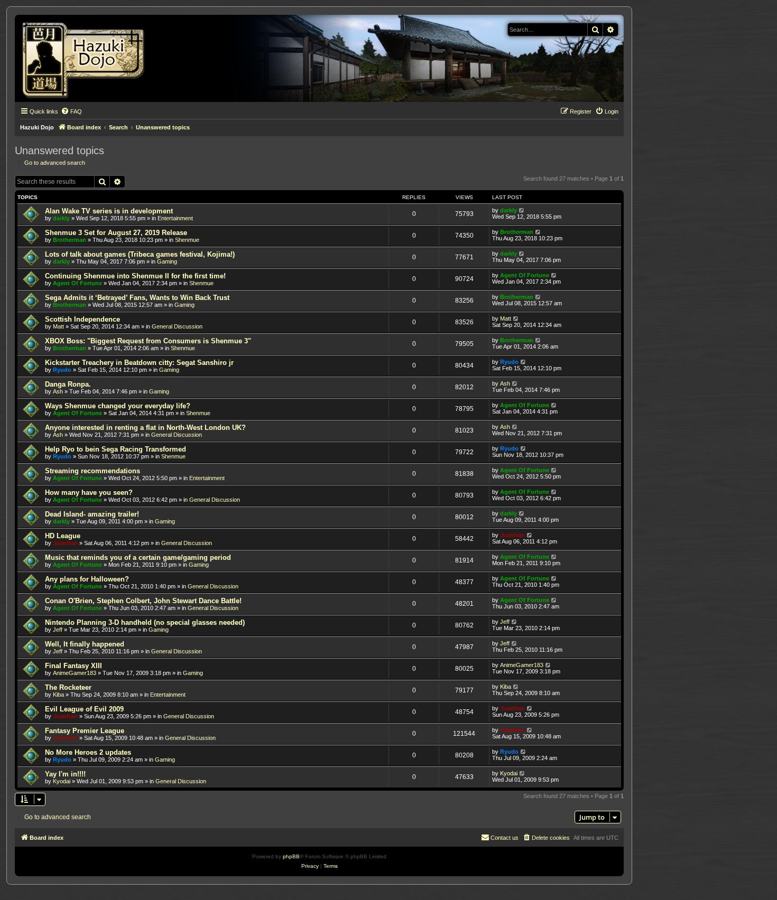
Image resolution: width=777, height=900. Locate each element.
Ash (58, 391)
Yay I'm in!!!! (65, 774)
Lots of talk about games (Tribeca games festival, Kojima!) (140, 254)
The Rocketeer (68, 687)
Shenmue (187, 240)
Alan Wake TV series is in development (109, 211)
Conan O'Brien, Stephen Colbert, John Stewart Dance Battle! (143, 601)
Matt (58, 326)
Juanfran (65, 543)
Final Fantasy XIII (73, 666)
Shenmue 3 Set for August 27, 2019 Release (116, 233)
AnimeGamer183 (74, 673)
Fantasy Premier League (84, 731)
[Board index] (86, 58)
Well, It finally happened (84, 644)
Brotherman (69, 240)
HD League (62, 536)
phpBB (291, 856)
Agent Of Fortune (77, 283)
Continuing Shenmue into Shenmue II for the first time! (135, 276)
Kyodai (61, 781)
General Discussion (177, 326)
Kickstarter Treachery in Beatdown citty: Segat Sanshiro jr (139, 363)
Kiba (58, 694)
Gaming (167, 261)
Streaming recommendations (92, 471)
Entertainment (175, 218)
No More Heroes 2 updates (88, 752)
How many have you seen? (89, 492)
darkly (61, 218)
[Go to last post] (522, 210)
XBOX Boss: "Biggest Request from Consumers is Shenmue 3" (148, 341)
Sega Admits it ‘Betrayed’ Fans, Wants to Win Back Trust (137, 298)
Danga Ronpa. (68, 384)
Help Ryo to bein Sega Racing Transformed (115, 449)
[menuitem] (71, 111)
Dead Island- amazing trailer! (92, 514)
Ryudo (62, 370)
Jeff (57, 629)
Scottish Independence (82, 319)
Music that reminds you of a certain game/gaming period (138, 557)
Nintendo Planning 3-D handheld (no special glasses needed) (145, 622)
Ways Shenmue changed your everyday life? (117, 406)
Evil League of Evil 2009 (84, 709)
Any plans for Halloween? (87, 579)
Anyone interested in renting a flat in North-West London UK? (145, 428)
